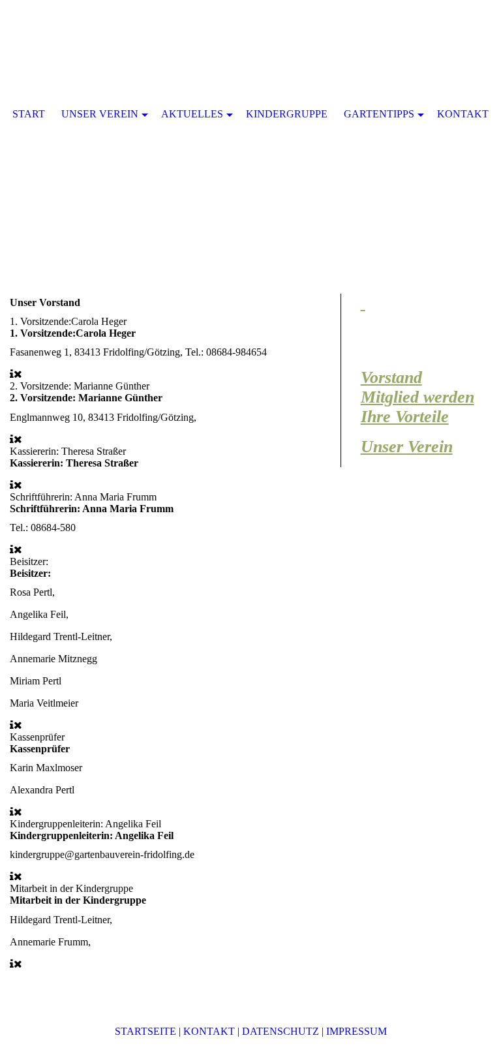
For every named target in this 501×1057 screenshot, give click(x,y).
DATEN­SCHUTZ (280, 1031)
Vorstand (391, 377)
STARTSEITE (145, 1031)
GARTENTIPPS (379, 113)
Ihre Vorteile (405, 416)
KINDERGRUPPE (286, 113)
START (28, 113)
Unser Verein (407, 446)
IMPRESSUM (356, 1031)
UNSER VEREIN (99, 113)
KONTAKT (209, 1031)
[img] (250, 130)
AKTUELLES (192, 113)
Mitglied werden (417, 397)
